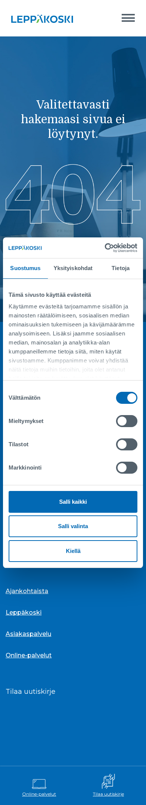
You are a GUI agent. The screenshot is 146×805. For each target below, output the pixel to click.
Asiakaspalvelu (28, 633)
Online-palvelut (39, 794)
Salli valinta (73, 526)
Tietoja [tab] (121, 268)
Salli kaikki (73, 501)
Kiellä (73, 551)
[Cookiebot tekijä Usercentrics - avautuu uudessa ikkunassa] (105, 248)
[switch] (126, 421)
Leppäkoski (24, 612)
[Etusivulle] (42, 18)
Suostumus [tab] (25, 268)
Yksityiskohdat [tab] (73, 268)
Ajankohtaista (27, 591)
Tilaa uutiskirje (108, 794)
